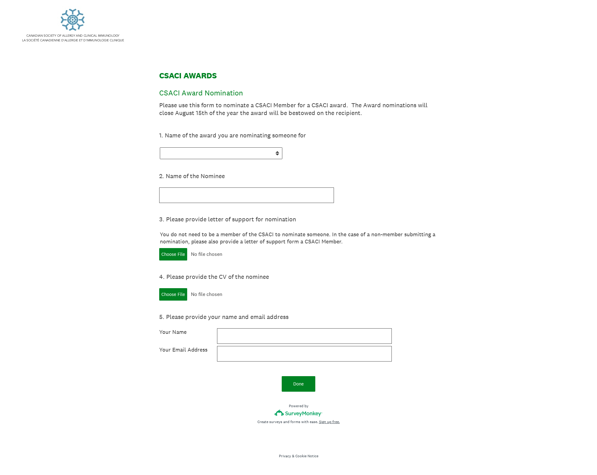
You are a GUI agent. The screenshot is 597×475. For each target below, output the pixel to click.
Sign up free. (329, 421)
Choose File (173, 254)
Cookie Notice (306, 456)
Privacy (285, 456)
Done (298, 384)
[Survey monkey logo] (298, 413)
